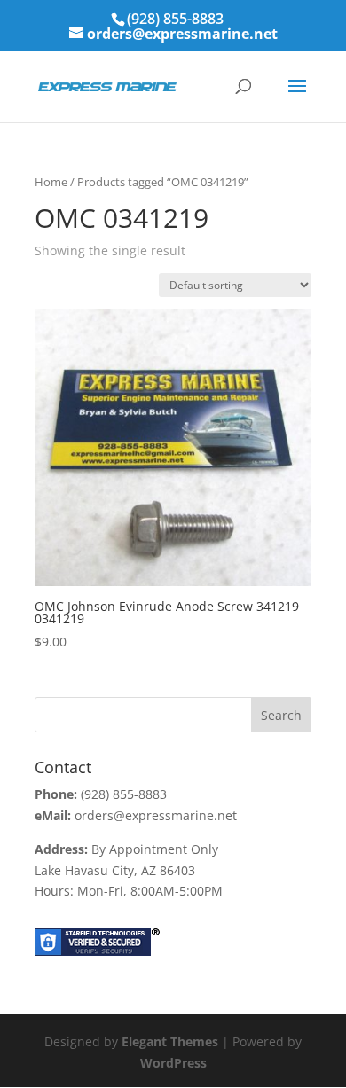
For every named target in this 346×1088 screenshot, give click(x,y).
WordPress (173, 1062)
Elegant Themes (170, 1041)
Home (51, 182)
